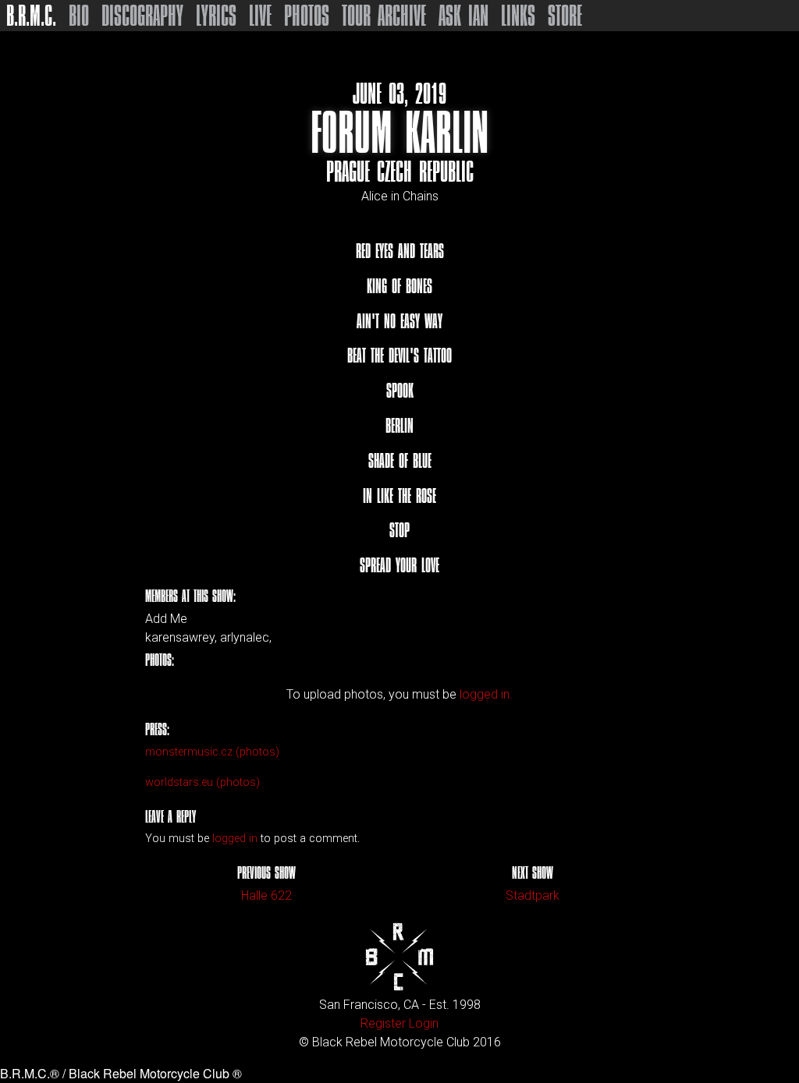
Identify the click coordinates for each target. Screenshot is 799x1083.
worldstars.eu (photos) (202, 782)
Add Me (166, 619)
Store (565, 15)
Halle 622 (266, 895)
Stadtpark (532, 895)
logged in (234, 838)
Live (260, 15)
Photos (306, 15)
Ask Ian (463, 15)
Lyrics (216, 15)
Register (383, 1023)
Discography (142, 15)
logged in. (486, 694)
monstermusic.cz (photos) (212, 752)
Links (518, 15)
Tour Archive (384, 15)
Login (424, 1023)
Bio (79, 15)
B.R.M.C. (31, 15)
